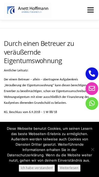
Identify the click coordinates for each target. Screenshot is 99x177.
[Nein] (92, 149)
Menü (90, 10)
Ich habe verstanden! (37, 168)
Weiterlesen (69, 168)
